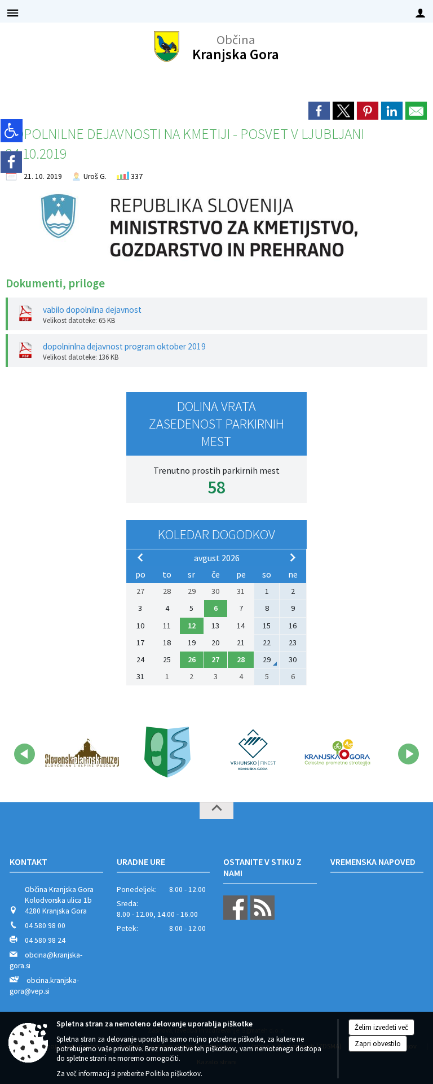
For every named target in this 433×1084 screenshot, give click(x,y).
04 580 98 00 (45, 925)
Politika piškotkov (173, 1073)
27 (215, 659)
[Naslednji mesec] (292, 557)
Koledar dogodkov (216, 534)
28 (241, 659)
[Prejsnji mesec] (140, 557)
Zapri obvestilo (378, 1043)
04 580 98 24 (45, 940)
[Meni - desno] (420, 12)
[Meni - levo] (12, 12)
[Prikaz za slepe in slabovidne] (12, 130)
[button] (24, 754)
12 (192, 625)
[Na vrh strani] (216, 810)
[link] (319, 111)
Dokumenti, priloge (55, 283)
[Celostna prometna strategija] (337, 752)
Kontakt (28, 861)
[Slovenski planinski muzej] (82, 752)
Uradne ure (141, 861)
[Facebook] (11, 162)
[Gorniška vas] (167, 752)
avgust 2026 (217, 557)
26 (192, 659)
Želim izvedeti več (381, 1027)
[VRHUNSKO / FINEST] (252, 752)
